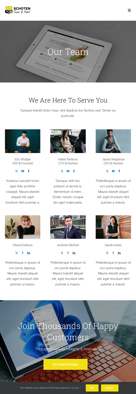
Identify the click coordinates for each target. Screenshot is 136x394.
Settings (75, 388)
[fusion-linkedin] (28, 253)
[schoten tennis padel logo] (18, 8)
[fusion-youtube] (22, 171)
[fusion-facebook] (28, 171)
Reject (110, 388)
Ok (92, 388)
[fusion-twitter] (16, 171)
